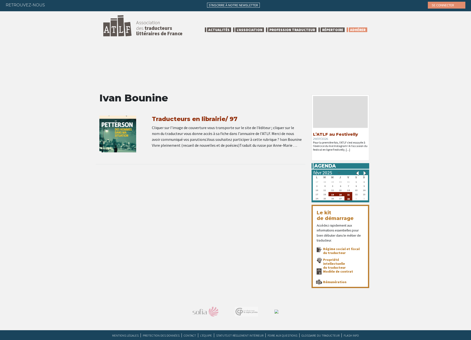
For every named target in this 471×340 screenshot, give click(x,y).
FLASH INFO (351, 335)
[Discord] (100, 4)
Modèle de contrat (338, 271)
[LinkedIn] (72, 4)
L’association (249, 29)
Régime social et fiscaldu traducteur (341, 251)
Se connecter (443, 5)
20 (340, 194)
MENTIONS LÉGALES (125, 335)
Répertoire (332, 29)
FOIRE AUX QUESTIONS (282, 335)
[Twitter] (62, 4)
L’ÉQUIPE (206, 335)
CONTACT (190, 335)
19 (332, 194)
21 (348, 194)
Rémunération (334, 282)
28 (348, 198)
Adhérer (358, 29)
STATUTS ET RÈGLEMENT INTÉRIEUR (239, 335)
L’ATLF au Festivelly (335, 134)
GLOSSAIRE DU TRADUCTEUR (320, 335)
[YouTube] (91, 4)
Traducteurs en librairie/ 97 (194, 118)
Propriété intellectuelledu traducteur (334, 263)
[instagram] (81, 4)
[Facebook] (53, 4)
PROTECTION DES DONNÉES (161, 335)
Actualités (219, 29)
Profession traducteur (292, 29)
